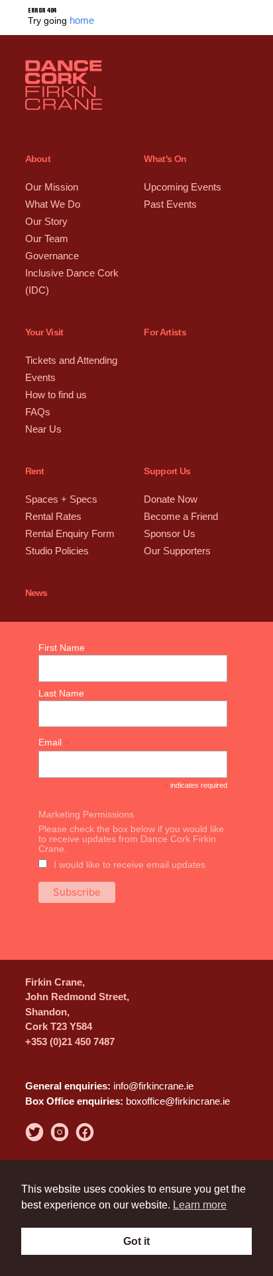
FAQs (36, 396)
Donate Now (169, 480)
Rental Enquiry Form (68, 512)
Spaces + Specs (59, 480)
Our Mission (50, 185)
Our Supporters (176, 527)
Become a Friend (180, 496)
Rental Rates (52, 496)
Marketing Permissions (86, 791)
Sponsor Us (168, 512)
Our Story (45, 217)
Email (54, 719)
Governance (51, 248)
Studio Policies (55, 527)
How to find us (55, 380)
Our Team (46, 232)
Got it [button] (136, 1241)
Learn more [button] (200, 1205)
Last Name (61, 669)
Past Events (168, 201)
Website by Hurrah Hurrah (64, 1148)
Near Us (42, 412)
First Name (61, 624)
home (81, 19)
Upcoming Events (180, 185)
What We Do (51, 201)
